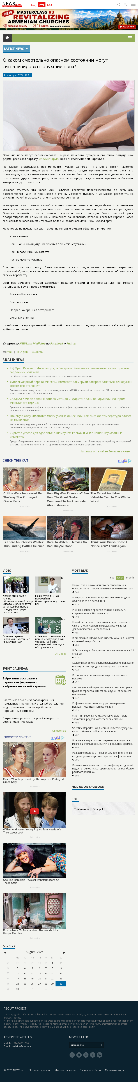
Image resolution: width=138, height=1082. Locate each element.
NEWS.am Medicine (32, 343)
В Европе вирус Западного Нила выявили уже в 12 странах (103, 652)
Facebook (56, 343)
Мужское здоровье (65, 1070)
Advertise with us (18, 1037)
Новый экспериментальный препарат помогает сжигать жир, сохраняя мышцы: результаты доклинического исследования (101, 625)
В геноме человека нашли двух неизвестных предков (99, 676)
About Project (15, 1008)
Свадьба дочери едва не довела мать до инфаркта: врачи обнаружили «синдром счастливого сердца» (67, 401)
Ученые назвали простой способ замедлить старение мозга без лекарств (99, 611)
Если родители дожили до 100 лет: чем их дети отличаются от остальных (101, 599)
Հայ (33, 4)
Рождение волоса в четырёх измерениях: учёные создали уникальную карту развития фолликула (102, 754)
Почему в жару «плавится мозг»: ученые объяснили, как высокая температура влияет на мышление (71, 418)
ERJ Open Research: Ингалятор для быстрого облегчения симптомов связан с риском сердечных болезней (69, 370)
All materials (59, 730)
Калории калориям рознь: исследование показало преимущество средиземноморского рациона (103, 664)
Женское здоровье (40, 1070)
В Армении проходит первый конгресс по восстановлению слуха (31, 719)
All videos (60, 653)
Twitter (71, 343)
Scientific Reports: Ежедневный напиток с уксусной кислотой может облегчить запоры (102, 729)
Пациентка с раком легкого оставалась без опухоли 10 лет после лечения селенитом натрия (102, 586)
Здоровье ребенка (91, 1070)
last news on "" (106, 451)
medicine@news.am (21, 1046)
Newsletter (78, 1037)
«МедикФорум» (48, 158)
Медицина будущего (116, 1070)
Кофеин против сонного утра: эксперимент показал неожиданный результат (98, 704)
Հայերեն (37, 351)
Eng (49, 4)
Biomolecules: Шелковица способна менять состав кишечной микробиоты (103, 639)
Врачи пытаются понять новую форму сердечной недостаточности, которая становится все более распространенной (103, 768)
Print (9, 351)
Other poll (98, 809)
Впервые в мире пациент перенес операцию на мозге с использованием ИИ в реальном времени (102, 742)
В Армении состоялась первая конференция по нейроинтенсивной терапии (24, 682)
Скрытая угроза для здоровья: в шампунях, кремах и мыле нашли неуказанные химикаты (66, 435)
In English (22, 351)
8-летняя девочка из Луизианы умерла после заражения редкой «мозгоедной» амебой (99, 717)
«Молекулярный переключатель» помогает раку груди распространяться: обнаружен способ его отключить (71, 384)
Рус (41, 4)
